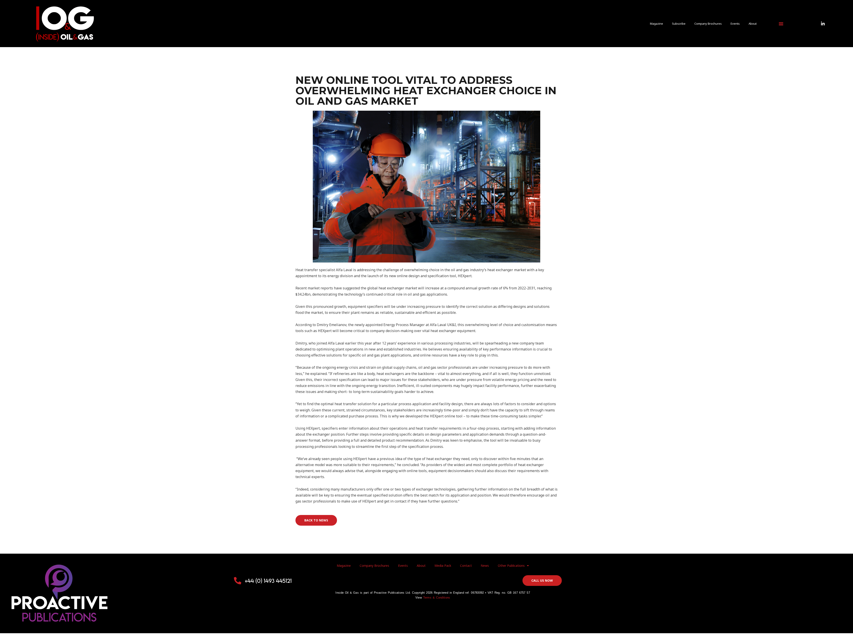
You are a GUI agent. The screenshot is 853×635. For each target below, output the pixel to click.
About (753, 24)
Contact (466, 565)
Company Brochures (708, 24)
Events (735, 24)
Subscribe (679, 24)
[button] (781, 23)
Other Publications (511, 565)
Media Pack (442, 565)
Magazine (656, 24)
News (485, 565)
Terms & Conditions (436, 597)
